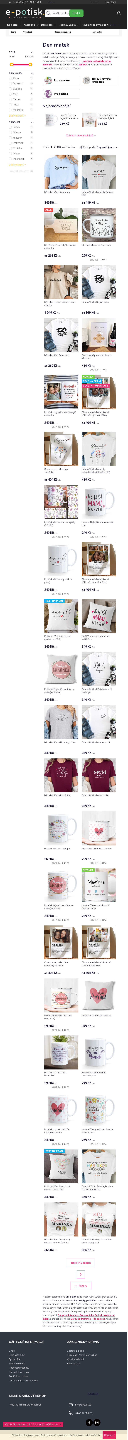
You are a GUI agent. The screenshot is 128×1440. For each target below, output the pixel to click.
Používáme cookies (18, 1376)
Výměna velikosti (75, 1359)
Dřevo (22, 153)
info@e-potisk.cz (83, 1404)
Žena (22, 78)
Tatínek (22, 99)
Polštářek (22, 143)
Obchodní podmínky (19, 1372)
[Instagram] (97, 1422)
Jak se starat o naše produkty (23, 1380)
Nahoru (83, 1285)
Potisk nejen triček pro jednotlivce (25, 1404)
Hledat (76, 13)
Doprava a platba (75, 1351)
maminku (87, 61)
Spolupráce (14, 1359)
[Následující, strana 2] (81, 1274)
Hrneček (22, 137)
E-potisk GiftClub (17, 1355)
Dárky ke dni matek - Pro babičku (88, 1319)
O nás (12, 1351)
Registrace (111, 2)
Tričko (22, 127)
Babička (22, 88)
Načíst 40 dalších (81, 1262)
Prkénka (22, 148)
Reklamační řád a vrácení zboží (82, 1355)
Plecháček (22, 158)
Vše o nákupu (73, 1363)
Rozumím (109, 1435)
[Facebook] (89, 1422)
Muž (22, 94)
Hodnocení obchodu (19, 1368)
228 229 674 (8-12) (84, 1413)
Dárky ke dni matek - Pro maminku (76, 1315)
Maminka (22, 83)
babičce (83, 64)
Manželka (22, 109)
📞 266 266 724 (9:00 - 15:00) (27, 2)
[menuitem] (14, 25)
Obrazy (22, 132)
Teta (22, 104)
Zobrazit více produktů (80, 135)
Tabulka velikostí (17, 1363)
